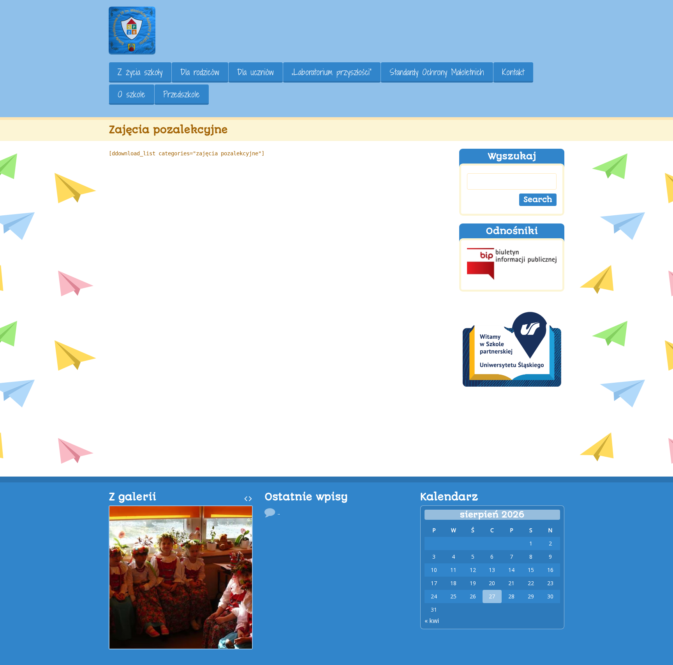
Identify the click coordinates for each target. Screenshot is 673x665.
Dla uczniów (255, 72)
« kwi (432, 620)
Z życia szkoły (140, 72)
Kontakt (513, 72)
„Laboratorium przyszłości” (332, 72)
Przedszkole (181, 94)
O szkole (131, 94)
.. (279, 512)
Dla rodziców (199, 72)
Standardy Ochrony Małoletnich (436, 72)
